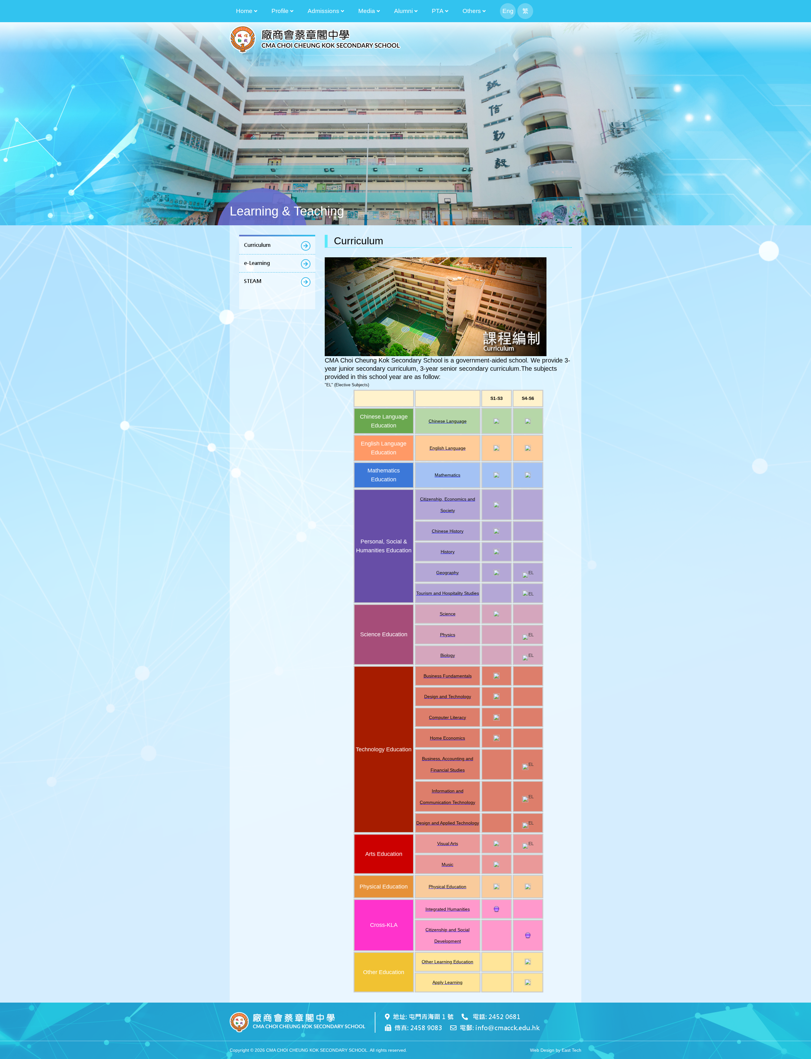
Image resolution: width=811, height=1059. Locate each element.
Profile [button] (280, 11)
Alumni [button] (403, 11)
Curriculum (257, 245)
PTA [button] (438, 11)
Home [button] (244, 11)
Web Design (542, 1050)
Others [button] (472, 11)
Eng (508, 11)
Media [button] (366, 11)
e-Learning (257, 263)
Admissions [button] (323, 11)
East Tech (571, 1050)
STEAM (252, 281)
